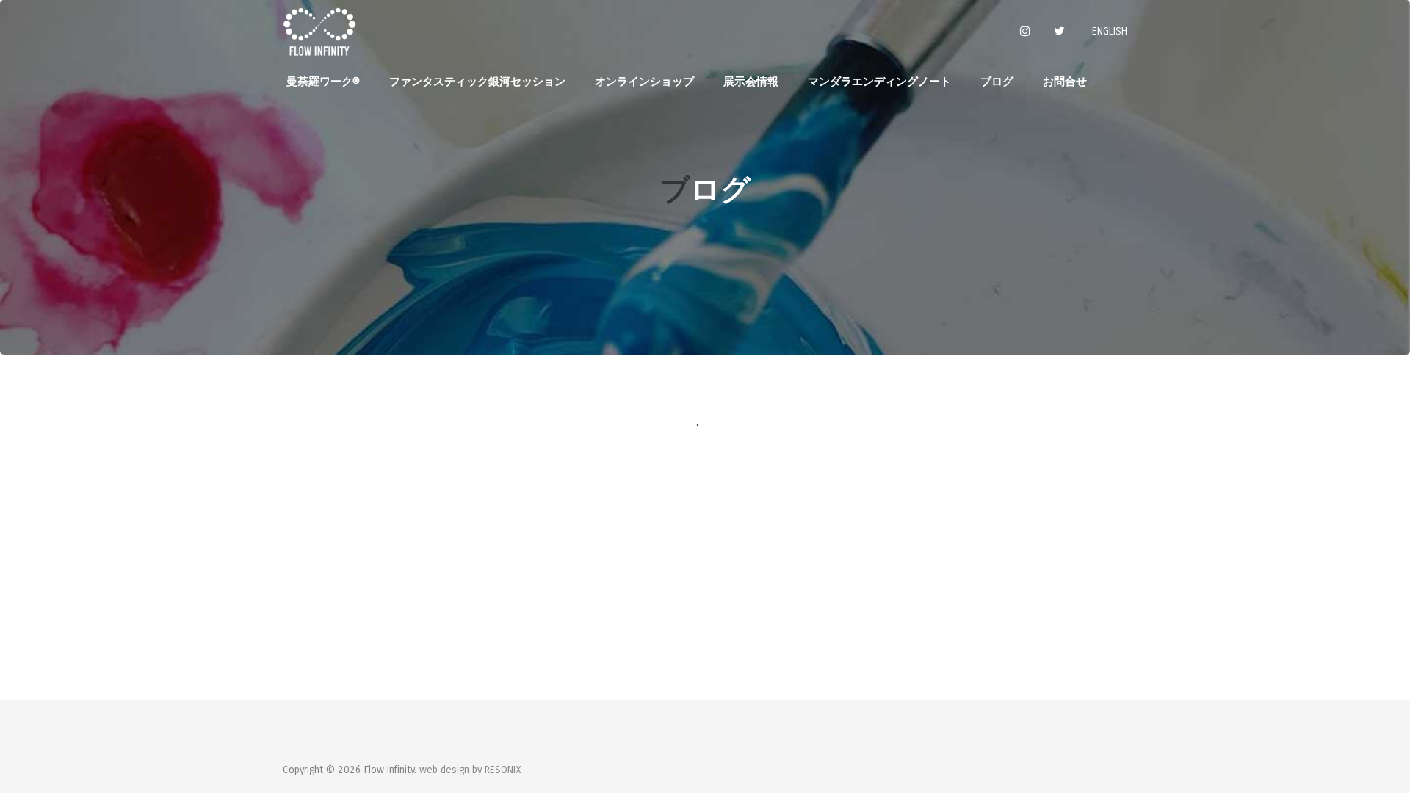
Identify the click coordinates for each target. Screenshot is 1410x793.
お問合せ (1065, 81)
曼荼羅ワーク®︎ (323, 81)
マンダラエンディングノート (879, 81)
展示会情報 (750, 81)
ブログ (996, 81)
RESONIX (503, 770)
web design (444, 770)
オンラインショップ (644, 81)
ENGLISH (1109, 31)
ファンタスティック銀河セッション (477, 81)
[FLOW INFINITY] (319, 31)
